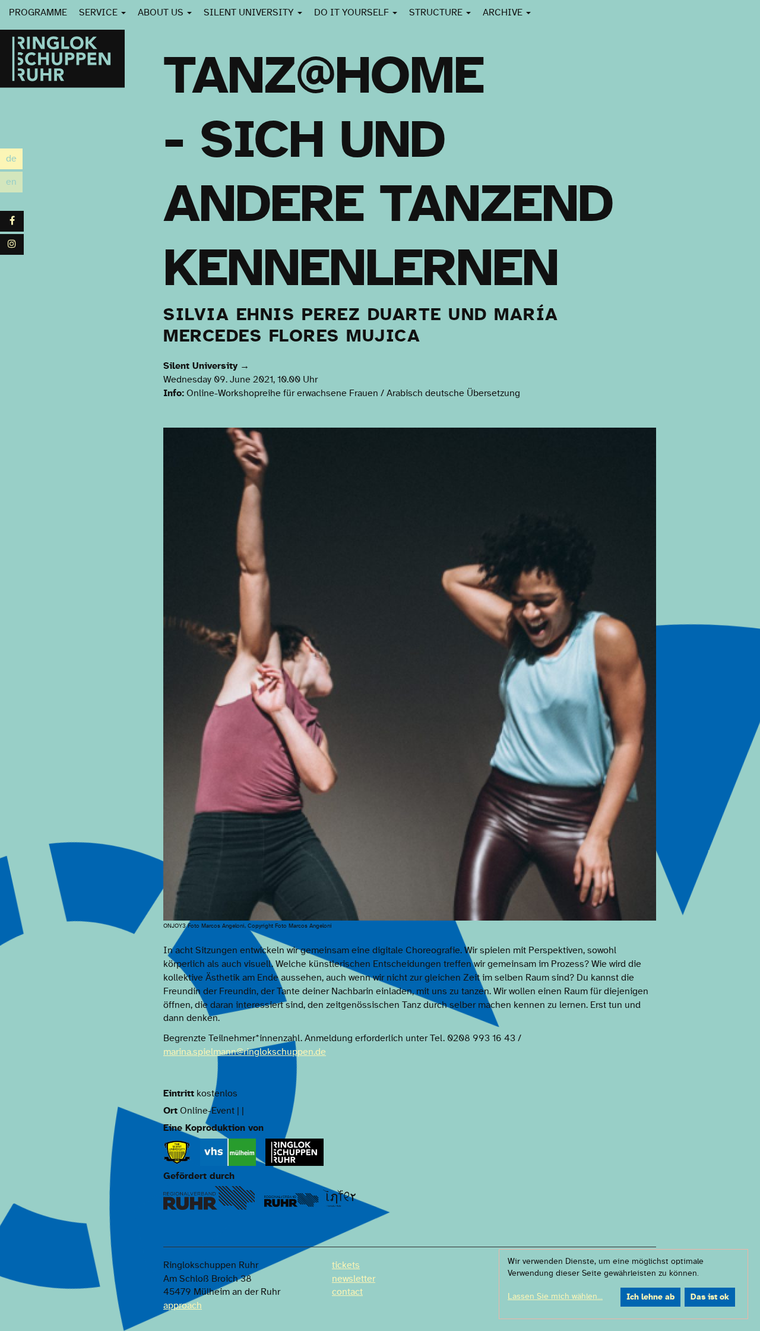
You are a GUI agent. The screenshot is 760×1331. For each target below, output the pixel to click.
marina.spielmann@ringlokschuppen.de (244, 1052)
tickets (346, 1265)
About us (162, 12)
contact (347, 1292)
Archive (504, 12)
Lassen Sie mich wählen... (555, 1296)
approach (182, 1305)
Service (99, 12)
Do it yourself (352, 12)
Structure (437, 12)
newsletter (353, 1278)
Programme (38, 12)
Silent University (250, 12)
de (14, 160)
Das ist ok (710, 1297)
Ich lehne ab (650, 1297)
